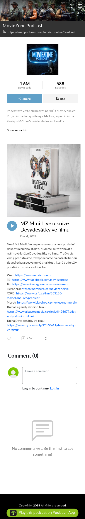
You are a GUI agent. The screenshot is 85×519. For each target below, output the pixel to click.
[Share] (45, 338)
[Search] (71, 6)
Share (26, 98)
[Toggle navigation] (80, 6)
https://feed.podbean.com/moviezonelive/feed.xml (41, 32)
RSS (62, 98)
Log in (54, 388)
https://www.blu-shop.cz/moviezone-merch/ (47, 302)
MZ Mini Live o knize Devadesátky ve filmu (45, 226)
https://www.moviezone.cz (33, 275)
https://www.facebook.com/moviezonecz (40, 279)
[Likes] (9, 338)
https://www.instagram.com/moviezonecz (40, 284)
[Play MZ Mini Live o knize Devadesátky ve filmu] (12, 226)
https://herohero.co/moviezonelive (45, 289)
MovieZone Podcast (22, 25)
